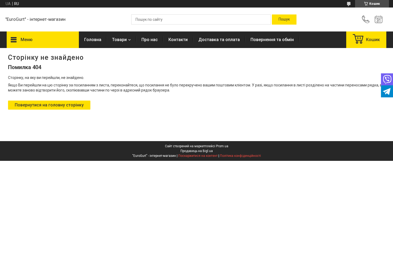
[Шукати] (284, 19)
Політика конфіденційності (240, 156)
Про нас (149, 39)
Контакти (178, 39)
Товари (119, 39)
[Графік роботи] (378, 19)
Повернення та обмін (272, 39)
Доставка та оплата (219, 39)
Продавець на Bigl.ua (196, 151)
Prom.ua (222, 146)
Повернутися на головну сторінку (49, 104)
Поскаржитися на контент (198, 156)
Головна (92, 39)
